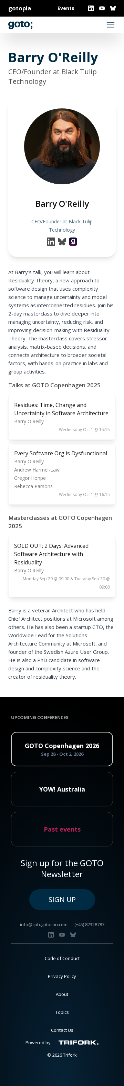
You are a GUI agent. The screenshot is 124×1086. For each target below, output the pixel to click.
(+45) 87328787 (89, 924)
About (62, 994)
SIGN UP (62, 899)
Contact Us (62, 1030)
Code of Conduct (62, 958)
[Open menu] (110, 25)
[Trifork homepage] (79, 1042)
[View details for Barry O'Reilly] (73, 241)
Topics (62, 1012)
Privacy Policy (62, 976)
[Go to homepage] (20, 25)
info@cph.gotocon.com (44, 924)
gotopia (19, 8)
